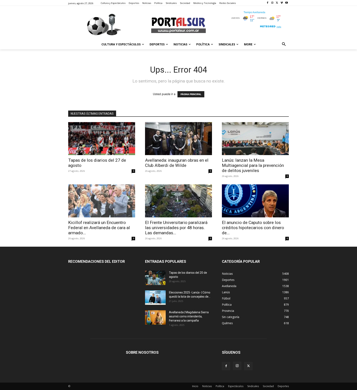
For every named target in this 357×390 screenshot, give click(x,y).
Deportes (283, 386)
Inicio (195, 386)
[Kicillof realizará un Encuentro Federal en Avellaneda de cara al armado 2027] (101, 200)
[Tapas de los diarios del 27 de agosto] (101, 138)
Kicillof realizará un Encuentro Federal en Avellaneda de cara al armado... (99, 227)
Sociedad (268, 386)
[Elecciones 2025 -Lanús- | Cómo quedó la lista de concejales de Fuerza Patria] (155, 297)
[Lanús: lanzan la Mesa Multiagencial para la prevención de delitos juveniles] (255, 138)
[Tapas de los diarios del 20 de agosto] (155, 278)
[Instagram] (272, 3)
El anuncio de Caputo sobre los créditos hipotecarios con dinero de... (253, 227)
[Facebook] (267, 3)
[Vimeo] (281, 3)
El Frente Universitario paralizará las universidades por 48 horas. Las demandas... (176, 227)
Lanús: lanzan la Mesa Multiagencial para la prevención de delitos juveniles (253, 165)
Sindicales (253, 386)
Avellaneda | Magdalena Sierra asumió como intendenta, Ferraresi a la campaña (189, 316)
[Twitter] (277, 3)
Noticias (207, 386)
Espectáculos (235, 386)
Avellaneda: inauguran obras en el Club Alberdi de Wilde (176, 163)
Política (220, 386)
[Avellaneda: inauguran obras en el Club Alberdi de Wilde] (178, 138)
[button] (284, 44)
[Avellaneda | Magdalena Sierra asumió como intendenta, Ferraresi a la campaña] (155, 317)
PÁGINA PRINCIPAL (191, 94)
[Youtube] (286, 3)
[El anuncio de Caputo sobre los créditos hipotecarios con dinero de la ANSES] (255, 200)
